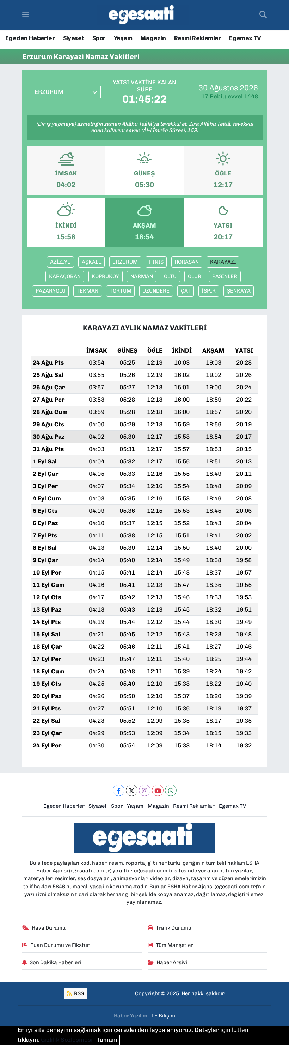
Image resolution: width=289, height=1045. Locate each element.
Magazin (153, 38)
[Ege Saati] (143, 15)
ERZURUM (125, 262)
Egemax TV (245, 38)
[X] (131, 790)
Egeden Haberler (30, 38)
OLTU (170, 276)
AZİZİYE (60, 262)
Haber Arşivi (171, 962)
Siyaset (73, 38)
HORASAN (186, 262)
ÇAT (186, 291)
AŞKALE (92, 262)
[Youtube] (158, 790)
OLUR (194, 276)
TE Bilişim (163, 1016)
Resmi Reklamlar (197, 38)
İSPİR (209, 291)
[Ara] (263, 14)
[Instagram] (144, 790)
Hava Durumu (49, 928)
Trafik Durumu (173, 928)
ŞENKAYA (239, 291)
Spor (99, 38)
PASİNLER (224, 276)
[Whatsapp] (171, 790)
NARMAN (141, 276)
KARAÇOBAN (65, 276)
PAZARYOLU (51, 291)
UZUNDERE (156, 291)
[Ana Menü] (25, 14)
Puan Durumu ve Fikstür (60, 945)
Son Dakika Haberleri (55, 962)
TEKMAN (87, 291)
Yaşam (123, 38)
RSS (78, 993)
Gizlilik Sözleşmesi (67, 1039)
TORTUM (120, 291)
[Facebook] (118, 790)
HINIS (156, 262)
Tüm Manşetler (174, 945)
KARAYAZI (223, 262)
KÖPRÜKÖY (105, 276)
